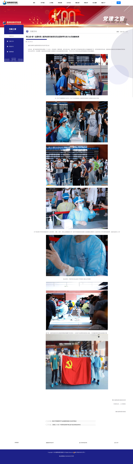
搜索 (119, 2)
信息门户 (103, 2)
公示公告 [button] (69, 2)
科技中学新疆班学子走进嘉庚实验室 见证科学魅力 (64, 421)
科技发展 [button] (60, 2)
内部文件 (86, 2)
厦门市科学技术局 (83, 442)
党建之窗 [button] (77, 2)
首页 (34, 2)
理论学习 (11, 46)
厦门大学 (116, 442)
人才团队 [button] (51, 2)
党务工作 (11, 41)
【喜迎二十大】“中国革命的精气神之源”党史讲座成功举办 (66, 424)
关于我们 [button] (43, 2)
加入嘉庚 (95, 2)
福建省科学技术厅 (50, 442)
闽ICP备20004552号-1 (80, 452)
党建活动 (11, 36)
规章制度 (11, 51)
